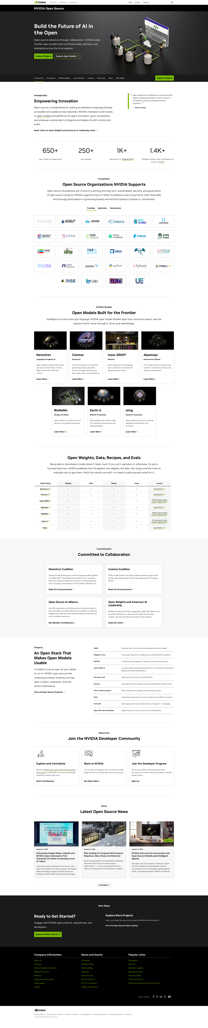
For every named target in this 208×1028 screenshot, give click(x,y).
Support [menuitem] (146, 2)
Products (53, 2)
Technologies (39, 983)
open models (44, 115)
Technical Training (135, 979)
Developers (133, 960)
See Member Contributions (61, 623)
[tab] (91, 208)
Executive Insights (135, 968)
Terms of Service (72, 1014)
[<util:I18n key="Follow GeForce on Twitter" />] (165, 996)
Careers (37, 987)
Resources (101, 78)
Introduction (39, 78)
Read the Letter (116, 623)
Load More (103, 885)
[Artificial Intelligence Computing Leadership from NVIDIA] (40, 2)
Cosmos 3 (44, 494)
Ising (44, 528)
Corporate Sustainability (44, 979)
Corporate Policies (100, 1014)
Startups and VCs (135, 972)
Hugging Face (127, 159)
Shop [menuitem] (130, 2)
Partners (131, 964)
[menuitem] (53, 2)
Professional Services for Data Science (144, 983)
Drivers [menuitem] (137, 2)
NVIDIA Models (64, 78)
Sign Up (135, 781)
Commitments (78, 78)
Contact (128, 1014)
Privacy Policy (39, 1014)
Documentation (134, 975)
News (111, 78)
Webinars (85, 972)
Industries (73, 2)
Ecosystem (51, 78)
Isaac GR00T (45, 501)
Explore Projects (43, 56)
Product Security (116, 1014)
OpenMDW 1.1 (159, 489)
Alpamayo (44, 507)
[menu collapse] (80, 2)
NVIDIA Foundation (42, 972)
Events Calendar (88, 979)
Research (38, 975)
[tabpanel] (104, 251)
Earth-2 (45, 521)
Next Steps (120, 78)
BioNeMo (44, 514)
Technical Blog (87, 968)
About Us (38, 960)
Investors (38, 964)
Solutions (63, 2)
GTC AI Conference (89, 983)
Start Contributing (45, 781)
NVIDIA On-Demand (89, 987)
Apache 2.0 (162, 502)
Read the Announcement (61, 589)
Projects (91, 78)
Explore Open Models (66, 56)
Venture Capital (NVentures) (45, 968)
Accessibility (86, 1014)
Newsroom (85, 960)
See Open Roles (91, 781)
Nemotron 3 (44, 489)
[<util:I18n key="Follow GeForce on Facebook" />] (153, 996)
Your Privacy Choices (55, 1014)
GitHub (161, 162)
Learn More (41, 379)
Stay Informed (87, 975)
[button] (172, 3)
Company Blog (87, 964)
